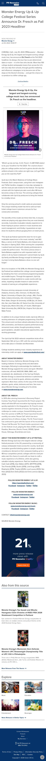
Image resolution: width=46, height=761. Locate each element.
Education (28, 695)
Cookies (30, 754)
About (22, 736)
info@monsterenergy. (18, 515)
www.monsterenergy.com (13, 389)
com (28, 515)
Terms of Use (6, 752)
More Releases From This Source (13, 668)
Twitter (28, 485)
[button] (23, 130)
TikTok (35, 485)
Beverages (28, 713)
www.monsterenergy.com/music (23, 506)
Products (22, 734)
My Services (22, 739)
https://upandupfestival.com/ (23, 483)
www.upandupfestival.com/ (34, 352)
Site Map (16, 754)
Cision (27, 758)
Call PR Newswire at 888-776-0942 (23, 744)
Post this (24, 104)
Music (3, 695)
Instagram (21, 485)
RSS (23, 754)
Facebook (12, 485)
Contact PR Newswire (23, 731)
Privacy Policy (18, 752)
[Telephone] (38, 3)
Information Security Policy (34, 752)
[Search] (43, 3)
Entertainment (6, 713)
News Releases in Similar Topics (13, 718)
